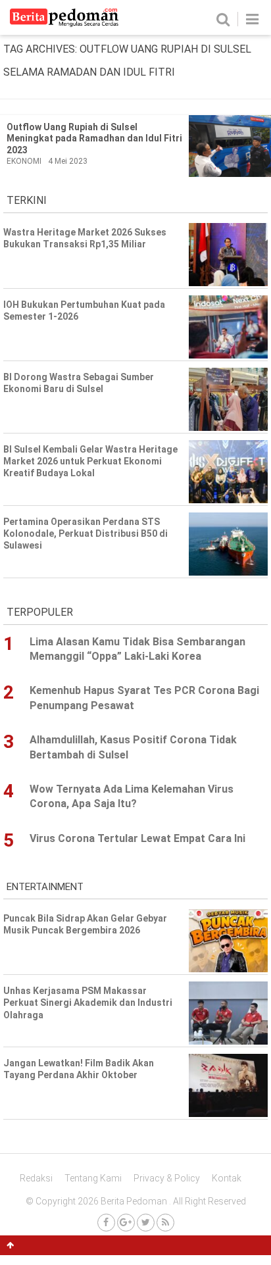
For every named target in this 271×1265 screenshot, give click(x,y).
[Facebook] (106, 1222)
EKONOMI (24, 161)
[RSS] (165, 1222)
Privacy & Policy (167, 1178)
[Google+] (126, 1222)
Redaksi (36, 1178)
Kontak (226, 1178)
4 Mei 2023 (67, 161)
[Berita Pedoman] (64, 23)
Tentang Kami (93, 1178)
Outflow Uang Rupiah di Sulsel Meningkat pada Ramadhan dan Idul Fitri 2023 (94, 138)
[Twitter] (146, 1222)
